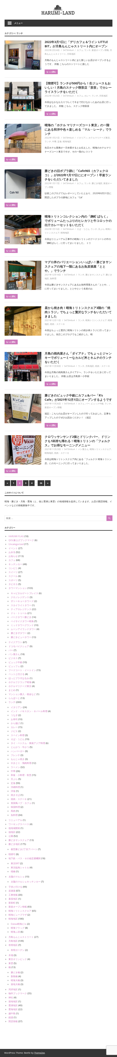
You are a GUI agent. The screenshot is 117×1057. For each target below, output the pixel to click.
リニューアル (15, 820)
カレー (87, 95)
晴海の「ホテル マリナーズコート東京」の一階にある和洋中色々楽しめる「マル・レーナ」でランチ (78, 129)
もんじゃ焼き (18, 759)
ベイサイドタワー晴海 (22, 621)
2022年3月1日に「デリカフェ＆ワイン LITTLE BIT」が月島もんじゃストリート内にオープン (76, 44)
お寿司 (14, 719)
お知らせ (13, 556)
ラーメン (15, 767)
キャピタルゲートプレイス (24, 593)
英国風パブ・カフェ (21, 802)
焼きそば (15, 794)
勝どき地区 (97, 183)
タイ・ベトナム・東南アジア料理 (28, 743)
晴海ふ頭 (15, 931)
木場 (11, 955)
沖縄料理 (15, 787)
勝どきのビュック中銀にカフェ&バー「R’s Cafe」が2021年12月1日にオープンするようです (78, 397)
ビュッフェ (14, 666)
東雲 (11, 963)
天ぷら (101, 229)
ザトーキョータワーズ (22, 601)
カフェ (80, 50)
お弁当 (12, 552)
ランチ (87, 50)
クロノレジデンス (20, 597)
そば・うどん (83, 229)
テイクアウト (15, 642)
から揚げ (15, 723)
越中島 (12, 1013)
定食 (59, 141)
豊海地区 (13, 1009)
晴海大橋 (15, 980)
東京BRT (15, 863)
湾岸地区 (13, 989)
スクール (13, 576)
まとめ (12, 690)
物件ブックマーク (18, 993)
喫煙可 (12, 854)
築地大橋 (15, 984)
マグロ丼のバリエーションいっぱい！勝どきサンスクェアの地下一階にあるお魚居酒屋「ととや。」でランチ (78, 266)
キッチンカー (15, 564)
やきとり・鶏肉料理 (21, 763)
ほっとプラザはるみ (19, 678)
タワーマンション (18, 588)
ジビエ (14, 731)
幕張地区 (13, 898)
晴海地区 (67, 141)
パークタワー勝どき (21, 617)
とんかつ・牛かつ (20, 747)
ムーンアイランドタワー (23, 629)
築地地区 (13, 1001)
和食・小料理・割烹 (21, 775)
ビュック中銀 (97, 403)
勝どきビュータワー (21, 637)
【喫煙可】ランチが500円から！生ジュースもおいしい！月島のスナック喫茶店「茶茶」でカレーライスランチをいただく (78, 87)
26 (41, 483)
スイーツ (13, 572)
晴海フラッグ (18, 927)
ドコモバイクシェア (19, 646)
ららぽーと (14, 698)
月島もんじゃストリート (21, 936)
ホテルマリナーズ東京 (99, 137)
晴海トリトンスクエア (96, 320)
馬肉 (13, 810)
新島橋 (14, 976)
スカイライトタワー (21, 605)
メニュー (18, 23)
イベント (13, 548)
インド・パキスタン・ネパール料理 (29, 711)
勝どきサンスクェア (95, 274)
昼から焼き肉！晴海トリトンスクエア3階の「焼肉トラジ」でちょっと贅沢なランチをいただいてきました (78, 312)
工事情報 (13, 894)
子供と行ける (15, 886)
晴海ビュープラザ (18, 914)
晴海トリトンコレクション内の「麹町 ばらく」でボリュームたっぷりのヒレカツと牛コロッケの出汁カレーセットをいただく (78, 220)
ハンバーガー (18, 751)
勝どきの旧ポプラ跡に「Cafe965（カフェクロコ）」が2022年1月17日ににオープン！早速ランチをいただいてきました (78, 175)
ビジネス (13, 658)
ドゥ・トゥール (19, 613)
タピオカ (13, 584)
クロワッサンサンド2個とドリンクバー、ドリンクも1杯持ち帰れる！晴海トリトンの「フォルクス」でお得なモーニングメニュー (77, 441)
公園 (11, 835)
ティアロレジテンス (21, 609)
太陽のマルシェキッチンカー (26, 881)
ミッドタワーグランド (22, 625)
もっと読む (51, 71)
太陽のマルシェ (17, 876)
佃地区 (12, 832)
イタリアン (82, 137)
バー (87, 403)
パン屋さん (83, 449)
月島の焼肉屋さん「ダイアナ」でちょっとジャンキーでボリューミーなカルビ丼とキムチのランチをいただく (78, 357)
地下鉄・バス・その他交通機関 (25, 858)
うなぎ (14, 715)
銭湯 (11, 1017)
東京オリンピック (18, 959)
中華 (54, 141)
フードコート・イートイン (22, 670)
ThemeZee (39, 1052)
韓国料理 (15, 806)
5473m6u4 (68, 50)
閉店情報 (13, 1021)
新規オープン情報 (100, 50)
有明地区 (13, 944)
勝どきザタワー (19, 633)
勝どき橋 (15, 972)
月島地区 (71, 53)
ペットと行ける (17, 674)
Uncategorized (16, 544)
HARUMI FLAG (16, 536)
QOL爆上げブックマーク (21, 540)
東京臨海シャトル (20, 867)
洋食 (13, 790)
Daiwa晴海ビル (19, 923)
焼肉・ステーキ (57, 324)
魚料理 (53, 278)
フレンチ (15, 755)
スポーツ (13, 580)
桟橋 (13, 871)
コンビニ (13, 568)
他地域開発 (14, 828)
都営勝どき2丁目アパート (24, 849)
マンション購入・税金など (22, 694)
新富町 (12, 902)
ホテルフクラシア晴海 (20, 682)
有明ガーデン (18, 949)
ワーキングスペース (19, 824)
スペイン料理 (18, 735)
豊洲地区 (13, 1005)
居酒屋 (12, 890)
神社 (11, 997)
